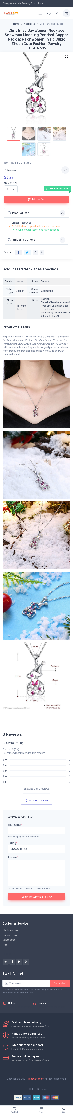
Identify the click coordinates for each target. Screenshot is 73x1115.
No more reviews (39, 800)
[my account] (57, 13)
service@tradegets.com (52, 1006)
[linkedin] (19, 962)
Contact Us (9, 940)
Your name (15, 824)
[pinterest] (26, 962)
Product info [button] (20, 213)
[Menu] (40, 13)
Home (16, 24)
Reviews (42, 1089)
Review (13, 857)
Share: (8, 252)
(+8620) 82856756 (19, 1006)
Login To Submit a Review (36, 896)
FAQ (5, 944)
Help (31, 1089)
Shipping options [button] (23, 239)
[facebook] (12, 962)
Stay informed (13, 973)
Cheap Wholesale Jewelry (16, 3)
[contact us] (49, 13)
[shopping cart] (66, 13)
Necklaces (29, 24)
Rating (12, 843)
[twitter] (6, 962)
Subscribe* (60, 983)
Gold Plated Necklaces (51, 24)
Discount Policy (11, 935)
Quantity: (10, 182)
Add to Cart (39, 199)
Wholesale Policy (12, 930)
